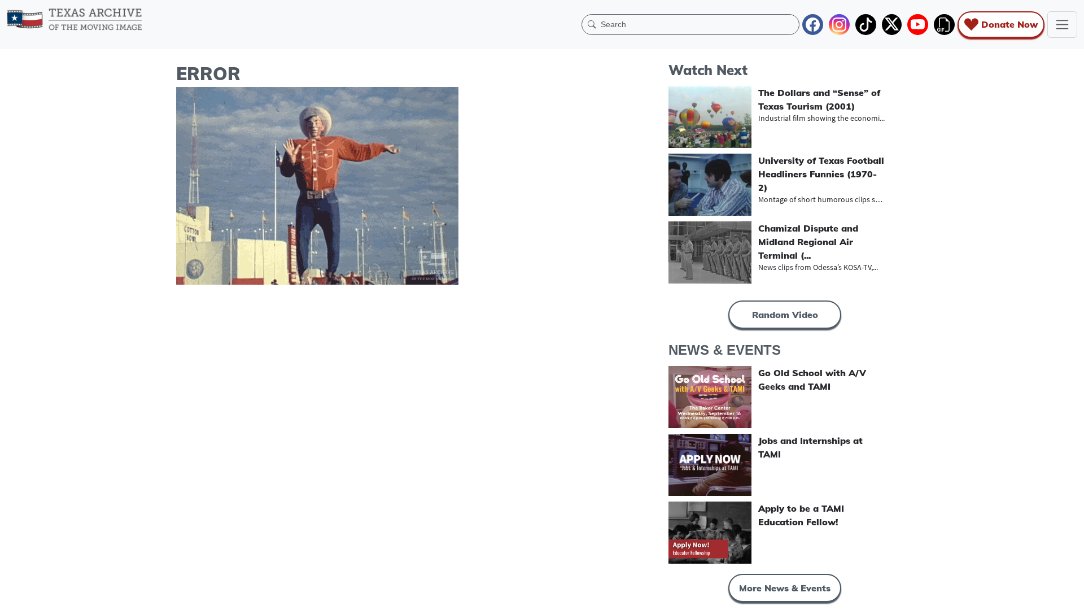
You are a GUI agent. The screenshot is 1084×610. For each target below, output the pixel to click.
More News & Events (785, 588)
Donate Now (1009, 24)
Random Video (785, 314)
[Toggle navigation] (1062, 24)
